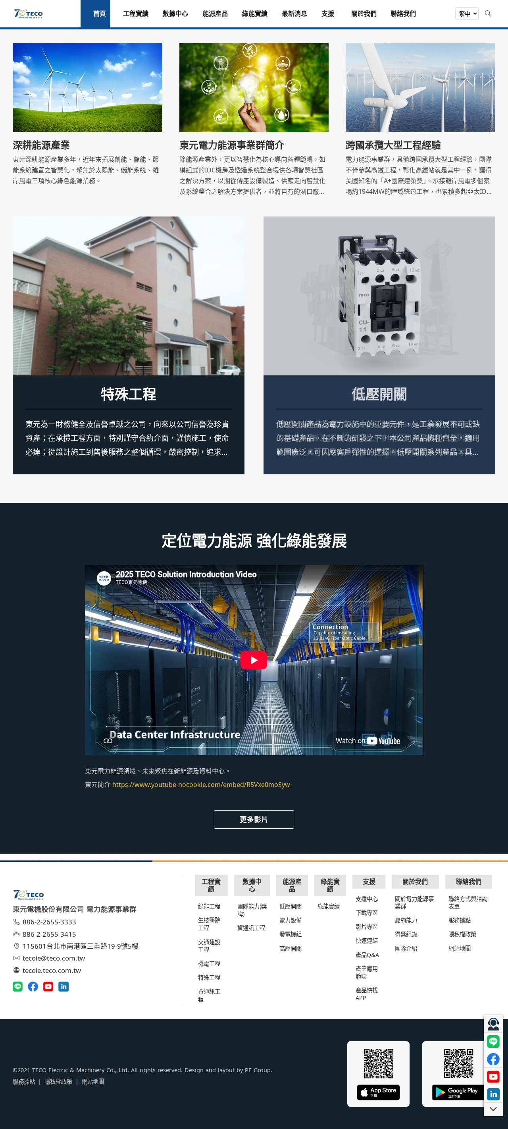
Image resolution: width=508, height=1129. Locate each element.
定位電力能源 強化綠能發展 (254, 540)
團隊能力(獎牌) (252, 910)
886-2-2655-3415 (49, 934)
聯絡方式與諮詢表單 (467, 902)
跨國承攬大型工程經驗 (393, 145)
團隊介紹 (406, 948)
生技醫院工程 (209, 924)
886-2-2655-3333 (49, 921)
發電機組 (290, 934)
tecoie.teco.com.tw (52, 970)
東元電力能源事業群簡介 (231, 145)
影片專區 (367, 926)
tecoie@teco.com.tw (54, 958)
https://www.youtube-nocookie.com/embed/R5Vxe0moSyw (201, 784)
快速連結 (367, 940)
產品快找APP (367, 993)
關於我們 (415, 881)
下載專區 (367, 912)
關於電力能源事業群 (414, 902)
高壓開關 (290, 948)
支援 (369, 881)
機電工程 (209, 963)
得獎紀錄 (406, 934)
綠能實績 (330, 885)
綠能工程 (209, 906)
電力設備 (290, 920)
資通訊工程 (209, 995)
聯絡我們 (468, 881)
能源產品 (292, 885)
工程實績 (211, 885)
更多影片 (254, 819)
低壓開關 (379, 393)
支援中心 (367, 899)
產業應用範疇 (367, 972)
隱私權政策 (462, 934)
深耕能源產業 (41, 145)
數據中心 (252, 885)
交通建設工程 (209, 945)
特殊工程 (128, 393)
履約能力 (406, 920)
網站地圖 (459, 948)
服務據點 (459, 920)
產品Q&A (367, 955)
